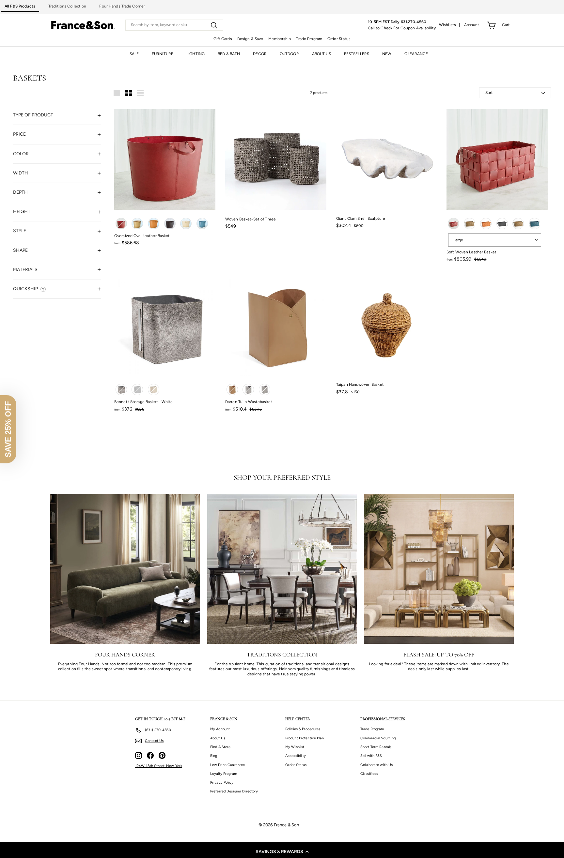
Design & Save (250, 39)
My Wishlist (294, 747)
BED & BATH (229, 54)
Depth (20, 192)
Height (21, 211)
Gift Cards (222, 39)
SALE (134, 54)
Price (19, 134)
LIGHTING (195, 54)
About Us (217, 738)
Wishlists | (449, 25)
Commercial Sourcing (378, 738)
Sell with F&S (371, 756)
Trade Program (309, 39)
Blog (213, 756)
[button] (282, 851)
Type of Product (33, 115)
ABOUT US (321, 54)
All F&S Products (20, 6)
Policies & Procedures (303, 729)
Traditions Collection (67, 6)
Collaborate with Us (376, 765)
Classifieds (369, 774)
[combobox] (174, 25)
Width (20, 172)
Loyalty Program (223, 774)
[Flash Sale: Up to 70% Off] (439, 569)
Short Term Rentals (375, 747)
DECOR (260, 54)
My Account (220, 729)
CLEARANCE (416, 54)
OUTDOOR (289, 54)
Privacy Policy (221, 782)
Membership (279, 39)
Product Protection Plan (304, 738)
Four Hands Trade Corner (122, 6)
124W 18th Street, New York (158, 766)
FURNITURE (162, 54)
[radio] (121, 223)
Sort (489, 92)
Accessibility (295, 756)
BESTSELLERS (356, 54)
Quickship (25, 288)
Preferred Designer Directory (234, 791)
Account (471, 25)
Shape (20, 250)
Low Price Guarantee (227, 765)
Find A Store (220, 747)
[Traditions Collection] (282, 569)
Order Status (339, 39)
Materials (25, 269)
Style (19, 230)
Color (21, 153)
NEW (386, 54)
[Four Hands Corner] (125, 569)
